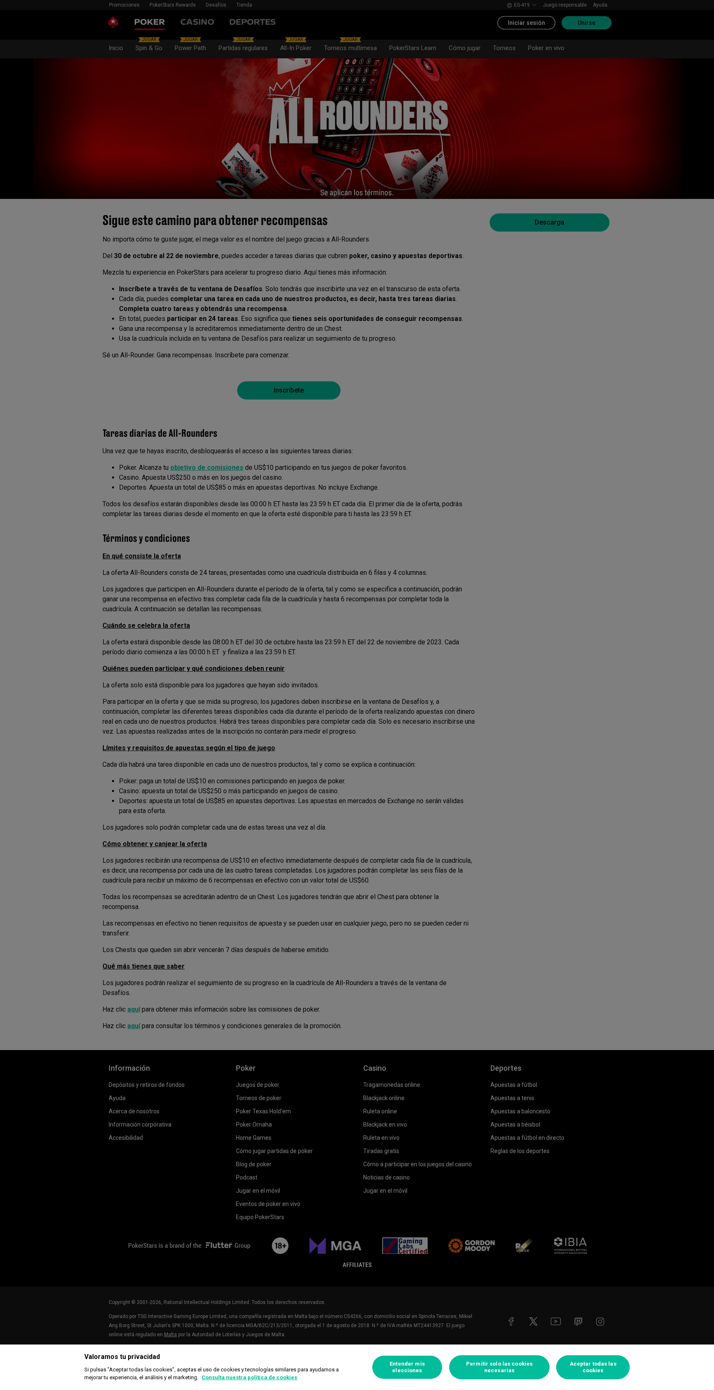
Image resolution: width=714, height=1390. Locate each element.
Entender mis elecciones (407, 1367)
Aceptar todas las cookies (593, 1367)
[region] (357, 1367)
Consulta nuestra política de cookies (249, 1377)
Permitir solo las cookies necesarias (499, 1367)
